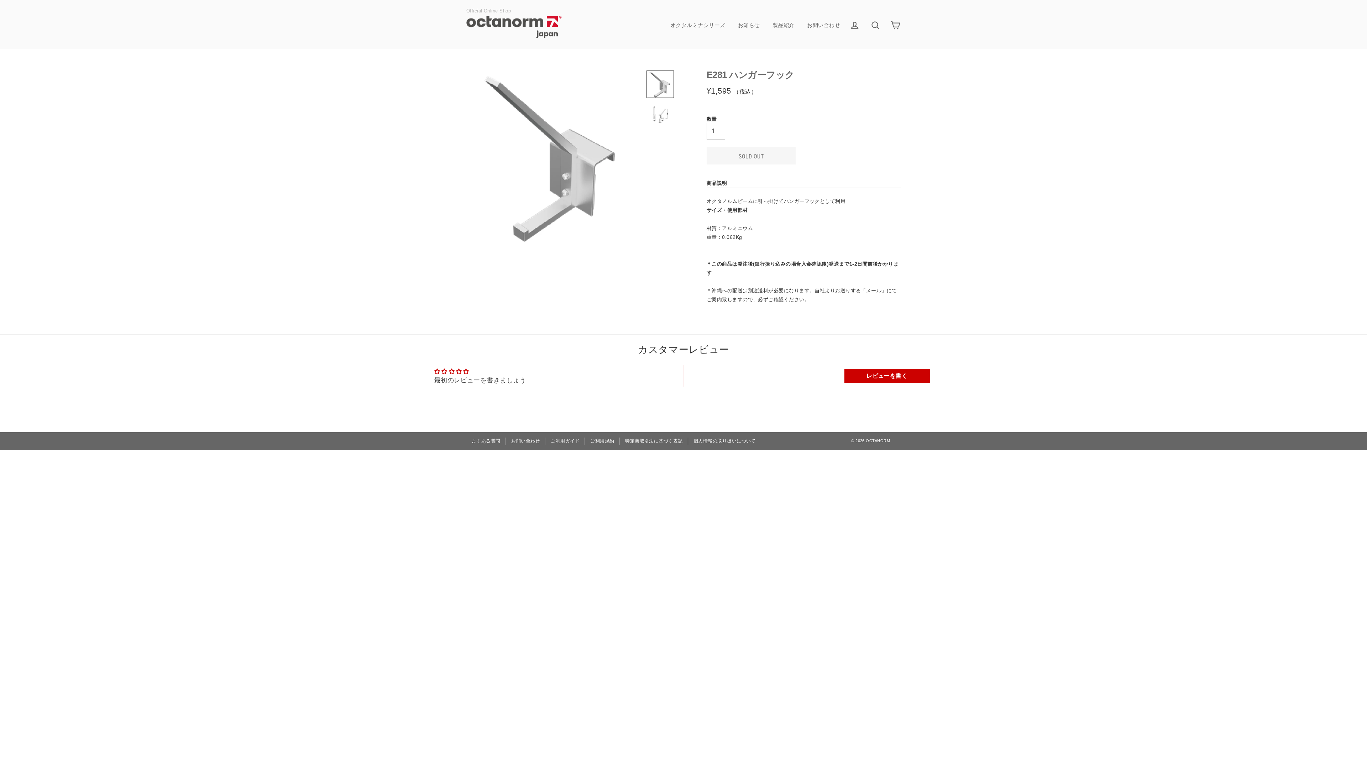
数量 (712, 119)
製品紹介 (783, 25)
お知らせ (749, 25)
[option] (554, 158)
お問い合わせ (823, 25)
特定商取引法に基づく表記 (653, 441)
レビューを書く (886, 376)
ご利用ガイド (565, 441)
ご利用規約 (602, 441)
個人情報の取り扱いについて (724, 441)
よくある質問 (486, 441)
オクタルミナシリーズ (698, 25)
